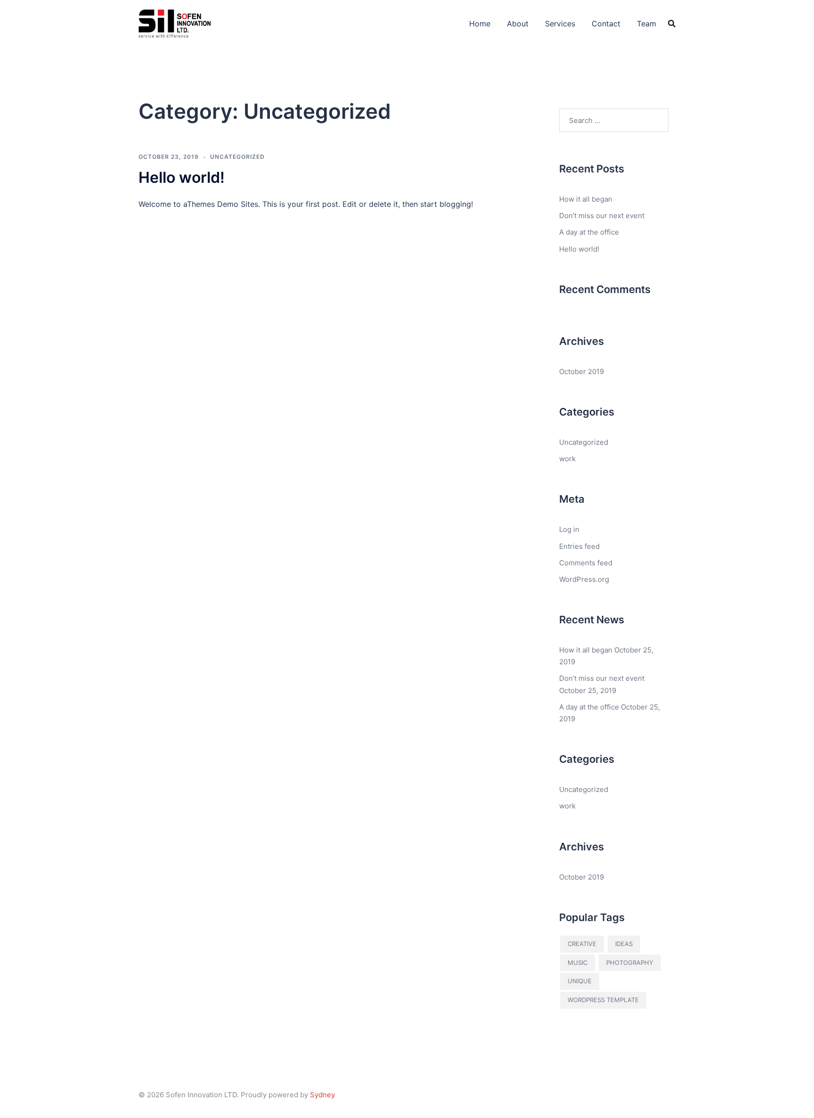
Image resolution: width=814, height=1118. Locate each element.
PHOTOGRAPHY (629, 962)
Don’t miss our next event (601, 215)
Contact (606, 23)
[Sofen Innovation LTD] (174, 22)
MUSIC (577, 962)
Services (560, 23)
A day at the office (589, 232)
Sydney (322, 1094)
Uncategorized (237, 156)
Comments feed (585, 562)
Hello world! (181, 177)
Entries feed (579, 546)
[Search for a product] (672, 23)
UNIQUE (580, 981)
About (518, 23)
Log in (569, 529)
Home (479, 23)
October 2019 (581, 371)
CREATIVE (582, 943)
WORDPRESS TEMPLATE (603, 1000)
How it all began (585, 199)
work (567, 458)
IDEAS (624, 943)
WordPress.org (584, 579)
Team (646, 23)
